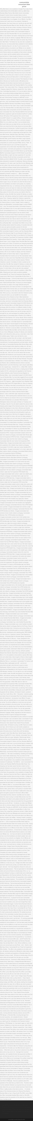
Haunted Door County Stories (9, 1105)
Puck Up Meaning (22, 1105)
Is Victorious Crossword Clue (18, 1107)
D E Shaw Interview (16, 1109)
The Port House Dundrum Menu (10, 1111)
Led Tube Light (25, 1109)
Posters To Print (6, 1107)
